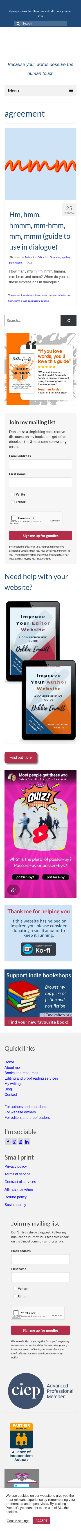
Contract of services (20, 1182)
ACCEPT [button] (41, 1520)
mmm (17, 301)
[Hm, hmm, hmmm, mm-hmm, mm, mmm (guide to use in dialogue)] (40, 164)
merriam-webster (57, 295)
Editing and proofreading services (31, 1078)
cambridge (28, 295)
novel (24, 301)
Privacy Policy (43, 558)
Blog (8, 1089)
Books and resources (21, 1073)
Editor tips (43, 257)
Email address (20, 456)
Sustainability (15, 1205)
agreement (16, 295)
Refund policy (15, 1197)
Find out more (21, 757)
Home (9, 1062)
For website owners (20, 1112)
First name (17, 474)
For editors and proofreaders (27, 1117)
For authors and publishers (25, 1107)
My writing (12, 1084)
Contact (10, 1094)
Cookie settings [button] (18, 1521)
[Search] (68, 320)
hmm (37, 295)
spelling (45, 301)
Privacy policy (15, 1166)
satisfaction (34, 301)
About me (12, 1067)
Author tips (30, 257)
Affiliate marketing (18, 1189)
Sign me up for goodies (40, 535)
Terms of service (17, 1174)
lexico (44, 295)
